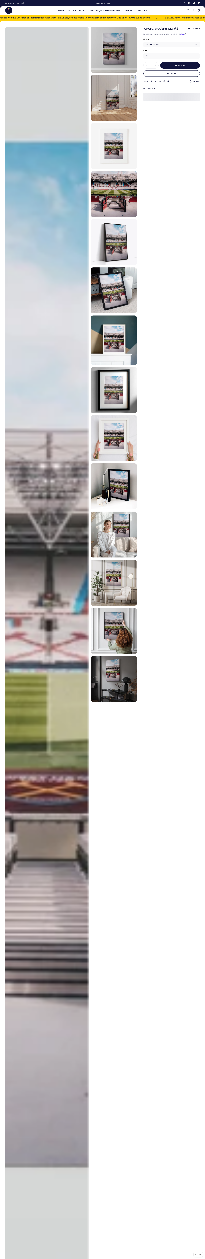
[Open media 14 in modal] (114, 631)
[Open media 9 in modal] (114, 390)
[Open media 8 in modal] (114, 340)
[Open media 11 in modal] (114, 486)
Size (145, 51)
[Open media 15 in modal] (114, 679)
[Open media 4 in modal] (114, 146)
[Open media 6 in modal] (114, 242)
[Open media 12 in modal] (114, 535)
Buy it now (171, 73)
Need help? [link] (196, 81)
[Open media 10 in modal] (114, 438)
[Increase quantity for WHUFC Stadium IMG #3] (156, 65)
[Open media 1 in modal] (114, 50)
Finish (146, 39)
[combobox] (16, 3)
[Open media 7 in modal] (114, 290)
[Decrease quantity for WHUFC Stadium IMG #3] (146, 65)
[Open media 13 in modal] (114, 583)
